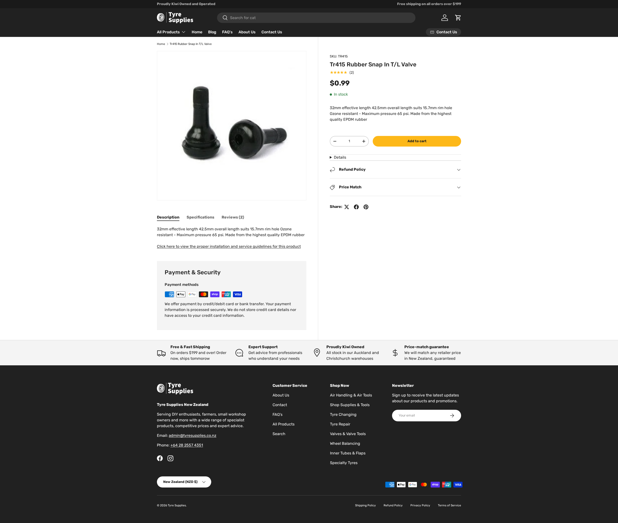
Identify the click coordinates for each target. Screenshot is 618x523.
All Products (168, 32)
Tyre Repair (340, 424)
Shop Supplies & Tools (350, 405)
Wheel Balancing (345, 443)
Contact (280, 405)
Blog (212, 32)
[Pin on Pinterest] (366, 207)
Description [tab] (168, 217)
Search (279, 433)
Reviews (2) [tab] (233, 217)
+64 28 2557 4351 (186, 445)
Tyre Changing (343, 414)
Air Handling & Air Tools (351, 395)
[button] (458, 17)
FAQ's (227, 32)
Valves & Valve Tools (348, 433)
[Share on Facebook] (356, 207)
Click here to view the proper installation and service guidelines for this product (229, 246)
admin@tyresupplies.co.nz (192, 435)
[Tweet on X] (346, 207)
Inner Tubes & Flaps (347, 453)
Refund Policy (393, 505)
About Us (247, 32)
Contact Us (271, 32)
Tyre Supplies (177, 505)
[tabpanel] (231, 237)
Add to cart (417, 141)
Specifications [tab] (200, 217)
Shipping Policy (365, 505)
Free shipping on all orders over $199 (429, 4)
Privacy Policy (420, 505)
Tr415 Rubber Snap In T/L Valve (191, 44)
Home (197, 32)
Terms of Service (449, 505)
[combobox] (316, 18)
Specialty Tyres (344, 462)
